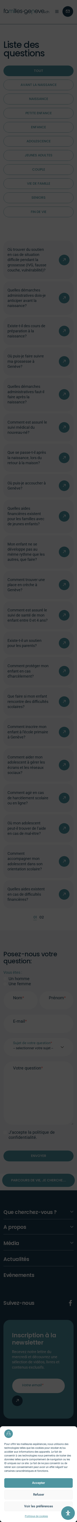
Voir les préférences (38, 1506)
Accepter (38, 1483)
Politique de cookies (36, 1516)
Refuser (38, 1494)
